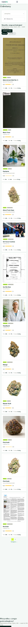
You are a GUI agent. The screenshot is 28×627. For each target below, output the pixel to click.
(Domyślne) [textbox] (7, 13)
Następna (14, 542)
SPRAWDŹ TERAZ (7, 31)
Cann (5, 2)
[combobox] (14, 14)
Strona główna (3, 4)
